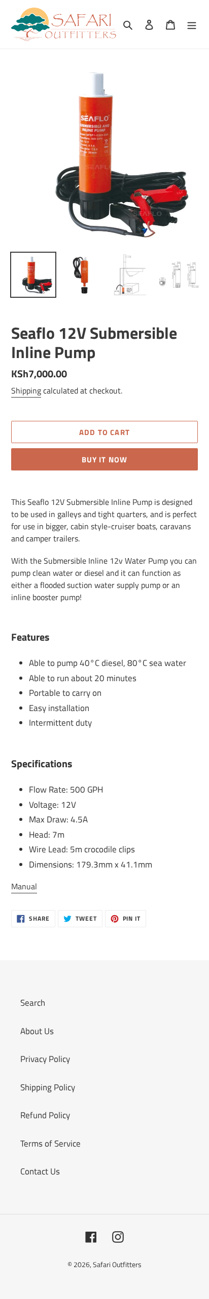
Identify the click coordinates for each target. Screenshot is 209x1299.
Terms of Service (50, 1143)
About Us (37, 1031)
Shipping (26, 390)
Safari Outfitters (117, 1264)
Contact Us (40, 1171)
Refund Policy (45, 1115)
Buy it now (105, 459)
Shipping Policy (47, 1087)
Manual (24, 886)
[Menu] (191, 24)
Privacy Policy (45, 1059)
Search (32, 1002)
